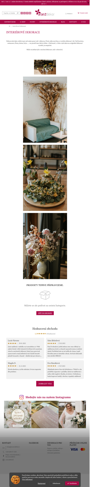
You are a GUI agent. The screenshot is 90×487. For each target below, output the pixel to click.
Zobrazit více (45, 383)
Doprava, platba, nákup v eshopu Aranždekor (55, 449)
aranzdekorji (9, 460)
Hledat (18, 13)
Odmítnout (56, 483)
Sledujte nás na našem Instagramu (48, 397)
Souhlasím (73, 483)
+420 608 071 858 (10, 452)
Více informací (27, 479)
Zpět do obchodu (45, 313)
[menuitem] (10, 22)
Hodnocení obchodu (45, 328)
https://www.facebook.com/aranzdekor (12, 456)
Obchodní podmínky (53, 453)
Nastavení (41, 483)
